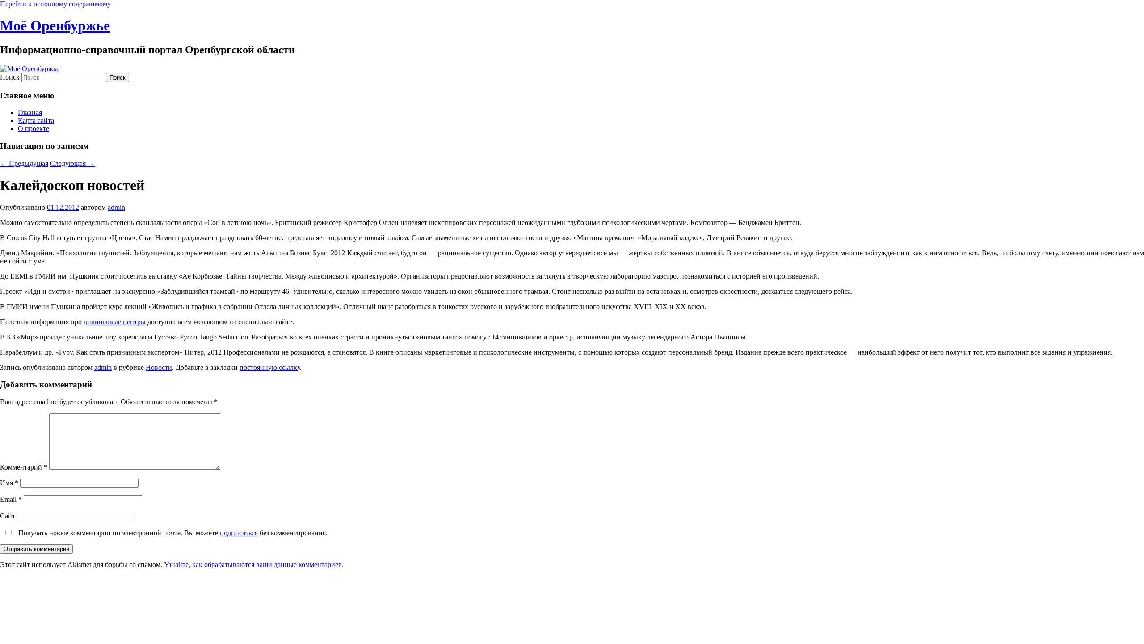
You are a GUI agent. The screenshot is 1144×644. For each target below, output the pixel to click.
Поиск (10, 77)
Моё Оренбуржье (55, 25)
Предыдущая (24, 163)
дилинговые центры (115, 322)
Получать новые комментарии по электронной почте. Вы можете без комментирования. (172, 533)
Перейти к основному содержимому (55, 4)
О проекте (33, 128)
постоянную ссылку (270, 367)
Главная (30, 112)
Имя (9, 483)
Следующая (72, 163)
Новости (159, 367)
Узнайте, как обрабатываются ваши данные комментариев (253, 564)
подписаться (239, 533)
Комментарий (23, 467)
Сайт (7, 516)
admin (116, 207)
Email (11, 499)
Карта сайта (36, 120)
